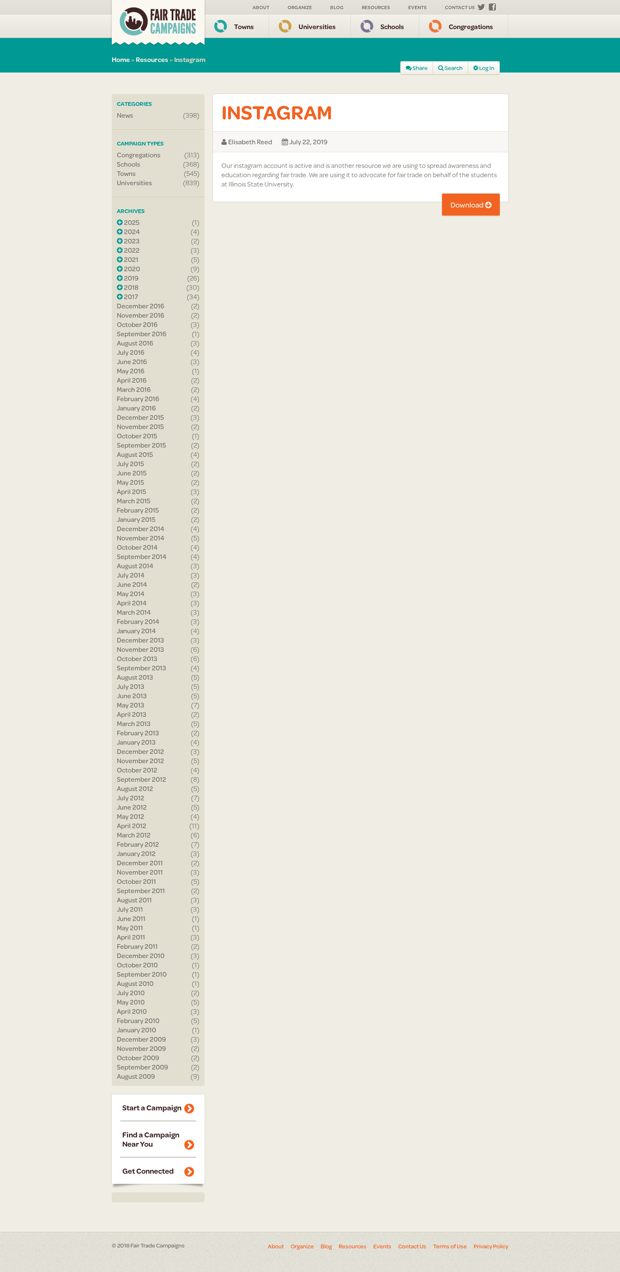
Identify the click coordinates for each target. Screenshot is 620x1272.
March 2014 (134, 612)
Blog (337, 7)
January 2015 (136, 519)
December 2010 (140, 955)
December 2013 (140, 640)
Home (121, 59)
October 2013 (137, 658)
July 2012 (130, 797)
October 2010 (137, 965)
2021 (130, 259)
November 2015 (140, 426)
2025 (131, 222)
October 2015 (137, 435)
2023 (131, 241)
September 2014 (142, 556)
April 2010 (132, 1011)
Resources (376, 7)
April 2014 (132, 603)
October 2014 (137, 547)
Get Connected (148, 1170)
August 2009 (136, 1076)
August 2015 (135, 454)
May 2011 (130, 927)
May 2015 (130, 482)
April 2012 (131, 825)
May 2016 (130, 370)
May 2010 (131, 1002)
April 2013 (131, 714)
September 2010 (142, 974)
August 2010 (135, 983)
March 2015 (134, 500)
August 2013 (135, 677)
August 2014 (135, 565)
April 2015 (131, 491)
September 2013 (141, 667)
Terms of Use (450, 1246)
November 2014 (140, 538)
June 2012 (132, 807)
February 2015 (138, 510)
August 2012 (135, 788)
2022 (131, 250)
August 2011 (134, 900)
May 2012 (130, 816)
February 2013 (138, 732)
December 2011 (140, 862)
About (261, 7)
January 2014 (136, 630)
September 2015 (141, 445)
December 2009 (141, 1039)
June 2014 (132, 584)
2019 (130, 278)
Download (467, 204)
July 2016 (130, 352)
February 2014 (138, 621)
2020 (131, 268)
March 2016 (134, 389)
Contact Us (460, 7)
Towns (244, 26)
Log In (486, 68)
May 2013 (130, 705)
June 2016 (132, 361)
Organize (300, 7)
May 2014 (131, 593)
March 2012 (134, 835)
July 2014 (131, 575)
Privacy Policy (491, 1246)
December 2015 (140, 417)
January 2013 (136, 742)
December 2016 (140, 306)
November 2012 (140, 760)
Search (453, 68)
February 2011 (137, 946)
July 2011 (130, 909)
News (125, 115)
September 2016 (141, 333)
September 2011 (141, 890)
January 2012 (136, 853)
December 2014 (140, 528)
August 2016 (135, 343)
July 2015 (130, 463)
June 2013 (132, 695)
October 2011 (136, 881)
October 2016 (137, 324)
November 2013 (140, 649)
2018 (130, 287)
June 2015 (132, 473)
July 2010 (131, 992)
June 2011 (131, 918)
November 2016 (140, 315)
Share (420, 68)
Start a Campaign (151, 1107)
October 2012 (137, 770)
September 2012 (141, 779)
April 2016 (131, 380)
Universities (317, 26)
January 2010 (136, 1029)
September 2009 (142, 1067)
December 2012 (140, 751)
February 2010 (138, 1020)
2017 (130, 296)
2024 (131, 231)
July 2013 (130, 686)
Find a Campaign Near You (150, 1139)
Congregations (471, 26)
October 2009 (138, 1057)
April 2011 (131, 937)
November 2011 (140, 872)
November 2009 (141, 1048)
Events (417, 7)
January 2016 (136, 408)
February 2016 (138, 398)
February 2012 (138, 844)
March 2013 (134, 723)
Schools (392, 26)
